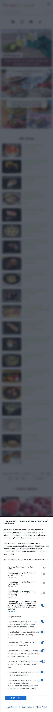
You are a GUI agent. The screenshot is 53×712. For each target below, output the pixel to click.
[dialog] (26, 614)
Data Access (26, 707)
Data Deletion (11, 707)
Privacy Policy (41, 707)
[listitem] (26, 568)
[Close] (48, 521)
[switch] (43, 574)
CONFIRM (16, 698)
